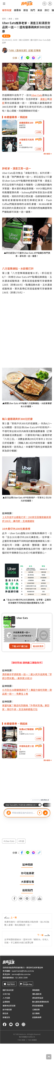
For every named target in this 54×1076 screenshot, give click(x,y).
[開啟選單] (4, 4)
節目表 (5, 1013)
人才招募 (6, 998)
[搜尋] (44, 4)
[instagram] (23, 1024)
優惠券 (17, 10)
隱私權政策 (36, 994)
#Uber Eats (9, 841)
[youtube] (11, 1024)
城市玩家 (7, 10)
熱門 (32, 10)
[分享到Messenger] (33, 57)
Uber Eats (36, 95)
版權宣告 (6, 1017)
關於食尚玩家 (8, 990)
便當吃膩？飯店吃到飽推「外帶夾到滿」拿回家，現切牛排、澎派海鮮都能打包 (25, 707)
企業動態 (6, 1001)
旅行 (47, 10)
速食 (17, 18)
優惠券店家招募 (9, 1005)
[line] (17, 1024)
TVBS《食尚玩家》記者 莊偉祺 (24, 50)
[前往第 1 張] (25, 640)
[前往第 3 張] (28, 640)
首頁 (4, 18)
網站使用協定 (37, 998)
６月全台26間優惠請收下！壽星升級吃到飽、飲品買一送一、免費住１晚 (27, 691)
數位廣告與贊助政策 (40, 1001)
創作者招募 (7, 1009)
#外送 (21, 841)
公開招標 (36, 1009)
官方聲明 (36, 1013)
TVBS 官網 (21, 1040)
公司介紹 (6, 994)
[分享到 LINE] (27, 57)
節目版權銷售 (37, 1005)
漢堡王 (43, 99)
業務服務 (36, 990)
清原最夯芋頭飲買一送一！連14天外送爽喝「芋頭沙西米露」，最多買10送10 (27, 676)
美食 (39, 10)
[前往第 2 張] (27, 640)
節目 (25, 10)
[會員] (50, 4)
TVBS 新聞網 (32, 1040)
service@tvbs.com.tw (21, 974)
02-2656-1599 (21, 977)
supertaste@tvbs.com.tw (23, 971)
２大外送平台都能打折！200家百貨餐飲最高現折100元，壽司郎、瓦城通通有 (26, 519)
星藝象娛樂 (36, 1017)
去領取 (38, 132)
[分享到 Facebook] (22, 57)
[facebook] (5, 1024)
